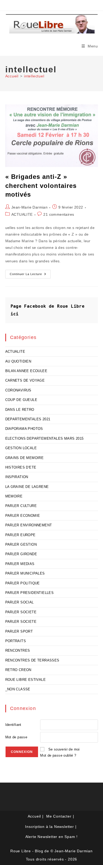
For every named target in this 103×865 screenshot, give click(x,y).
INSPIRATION (16, 477)
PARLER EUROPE (20, 535)
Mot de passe (16, 737)
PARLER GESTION (21, 544)
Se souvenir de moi (64, 749)
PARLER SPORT (19, 631)
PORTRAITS (15, 641)
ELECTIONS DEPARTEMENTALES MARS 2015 (44, 438)
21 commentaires (58, 214)
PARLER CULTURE (21, 506)
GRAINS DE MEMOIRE (24, 458)
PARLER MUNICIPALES (25, 573)
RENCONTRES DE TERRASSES (32, 660)
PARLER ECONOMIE (22, 516)
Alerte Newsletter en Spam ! (51, 837)
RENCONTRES (17, 650)
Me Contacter (59, 816)
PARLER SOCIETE (21, 612)
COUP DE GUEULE (21, 400)
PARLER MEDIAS (20, 564)
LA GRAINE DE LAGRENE (27, 487)
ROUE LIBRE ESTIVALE (25, 680)
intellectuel (34, 76)
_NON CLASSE (17, 689)
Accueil (34, 816)
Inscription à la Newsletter (49, 826)
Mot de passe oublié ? (58, 755)
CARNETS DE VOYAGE (25, 380)
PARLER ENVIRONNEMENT (28, 525)
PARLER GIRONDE (21, 554)
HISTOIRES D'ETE (20, 467)
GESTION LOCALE (21, 448)
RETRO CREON (18, 670)
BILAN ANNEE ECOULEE (26, 371)
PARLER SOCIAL (19, 602)
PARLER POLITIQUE (22, 583)
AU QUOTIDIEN (18, 361)
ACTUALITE (22, 214)
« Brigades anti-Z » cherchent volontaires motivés (41, 185)
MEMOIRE (14, 496)
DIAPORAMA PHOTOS (24, 429)
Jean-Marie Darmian (29, 207)
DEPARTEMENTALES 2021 (27, 419)
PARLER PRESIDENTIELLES (29, 593)
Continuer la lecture (30, 275)
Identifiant (13, 725)
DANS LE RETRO (19, 410)
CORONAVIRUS (18, 390)
